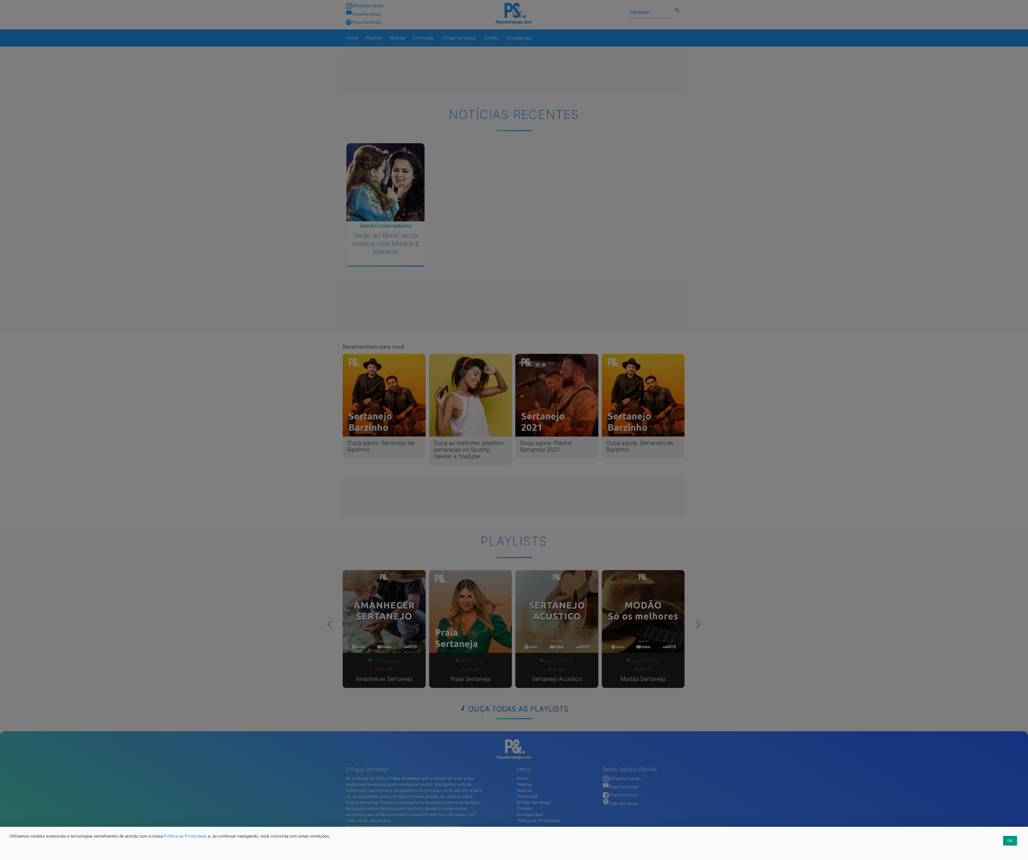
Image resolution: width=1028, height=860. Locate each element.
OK (1010, 840)
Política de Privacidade (185, 836)
